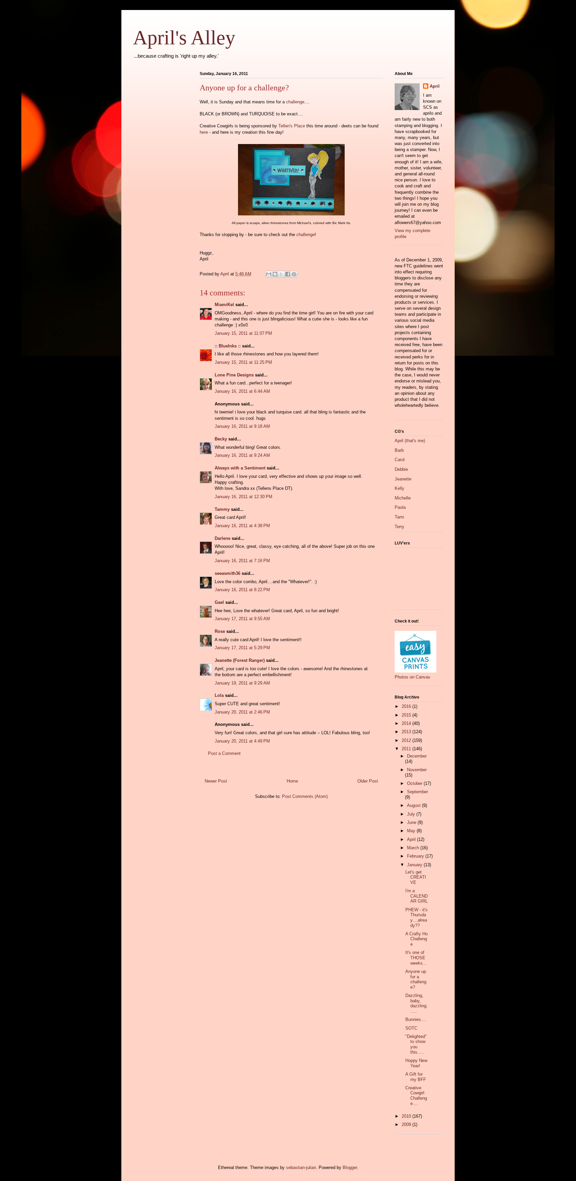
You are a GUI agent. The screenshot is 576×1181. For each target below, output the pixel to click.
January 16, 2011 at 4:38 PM (242, 525)
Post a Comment (224, 753)
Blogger (350, 1167)
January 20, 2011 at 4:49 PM (242, 741)
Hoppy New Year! (416, 1063)
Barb (399, 450)
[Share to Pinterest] (294, 274)
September (417, 791)
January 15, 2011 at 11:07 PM (243, 333)
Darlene (222, 538)
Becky (221, 438)
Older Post (367, 781)
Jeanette (403, 478)
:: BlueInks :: (228, 345)
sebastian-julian (301, 1167)
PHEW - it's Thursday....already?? (416, 917)
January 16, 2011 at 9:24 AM (242, 455)
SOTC (411, 1028)
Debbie (401, 469)
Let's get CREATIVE (415, 877)
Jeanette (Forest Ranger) (240, 660)
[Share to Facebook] (287, 274)
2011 (407, 748)
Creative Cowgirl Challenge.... (416, 1095)
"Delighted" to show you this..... (416, 1044)
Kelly (399, 488)
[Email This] (268, 274)
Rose (220, 631)
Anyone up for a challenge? (415, 979)
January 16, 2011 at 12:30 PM (243, 496)
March (413, 847)
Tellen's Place (291, 125)
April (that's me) (410, 440)
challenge (295, 101)
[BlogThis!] (275, 274)
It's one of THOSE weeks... (416, 957)
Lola (219, 695)
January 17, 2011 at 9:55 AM (242, 618)
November (417, 769)
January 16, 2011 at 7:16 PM (242, 560)
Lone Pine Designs (234, 374)
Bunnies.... (415, 1019)
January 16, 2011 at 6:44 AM (242, 391)
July (411, 814)
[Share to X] (281, 274)
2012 (407, 740)
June (412, 822)
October (415, 783)
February (416, 856)
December (417, 756)
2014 (407, 723)
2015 (407, 715)
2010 (407, 1116)
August (414, 805)
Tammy (222, 509)
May (412, 830)
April (435, 86)
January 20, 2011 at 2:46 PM (242, 712)
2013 (407, 731)
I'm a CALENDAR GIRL (416, 896)
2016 (407, 706)
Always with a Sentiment (240, 467)
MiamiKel (224, 304)
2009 (407, 1124)
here (204, 132)
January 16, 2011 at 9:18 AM (242, 426)
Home (292, 781)
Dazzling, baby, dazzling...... (416, 1003)
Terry (399, 526)
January (415, 864)
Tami (399, 516)
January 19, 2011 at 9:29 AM (242, 683)
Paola (400, 507)
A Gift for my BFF (415, 1077)
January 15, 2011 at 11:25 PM (243, 362)
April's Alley (184, 38)
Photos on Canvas (412, 677)
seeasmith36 (227, 573)
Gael (219, 602)
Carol (400, 459)
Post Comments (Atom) (305, 796)
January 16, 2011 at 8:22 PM (242, 589)
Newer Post (216, 781)
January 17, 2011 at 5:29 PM (242, 647)
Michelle (403, 497)
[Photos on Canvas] (415, 671)
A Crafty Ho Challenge (416, 939)
